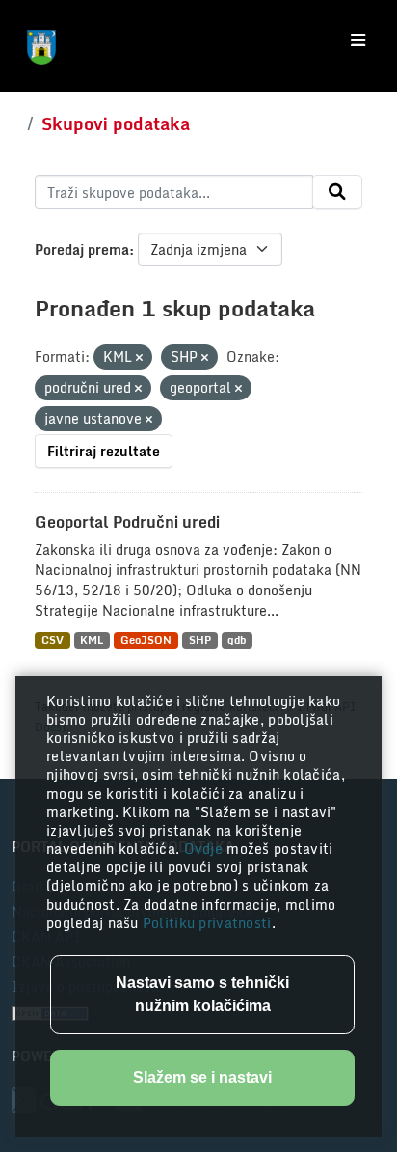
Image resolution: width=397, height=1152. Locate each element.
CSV (52, 640)
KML (91, 640)
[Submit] (337, 192)
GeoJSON (146, 640)
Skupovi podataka (115, 123)
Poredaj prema (82, 249)
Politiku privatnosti (207, 923)
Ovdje (205, 848)
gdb (236, 640)
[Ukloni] (139, 358)
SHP (200, 640)
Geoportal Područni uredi (127, 522)
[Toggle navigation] (358, 40)
